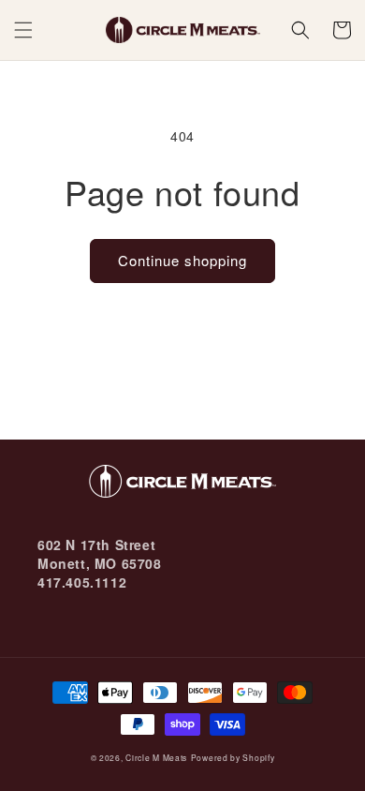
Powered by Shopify (233, 757)
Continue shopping (182, 260)
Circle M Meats (156, 757)
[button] (23, 30)
